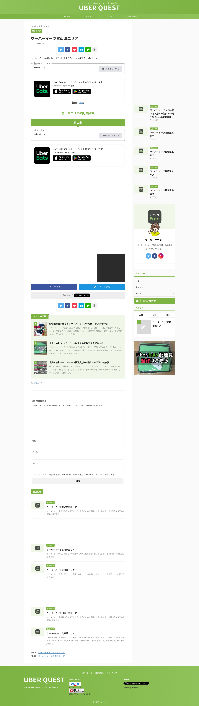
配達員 (88, 16)
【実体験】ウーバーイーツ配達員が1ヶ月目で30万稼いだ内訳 (79, 362)
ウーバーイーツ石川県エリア (60, 549)
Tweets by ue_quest (130, 688)
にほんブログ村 (75, 687)
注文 (110, 16)
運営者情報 (99, 673)
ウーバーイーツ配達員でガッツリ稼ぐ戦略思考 (41, 687)
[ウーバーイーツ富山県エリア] (81, 49)
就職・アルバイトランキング (79, 694)
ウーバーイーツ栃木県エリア (51, 656)
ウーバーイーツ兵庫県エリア (60, 633)
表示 (81, 102)
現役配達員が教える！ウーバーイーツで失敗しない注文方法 (78, 323)
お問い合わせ (132, 16)
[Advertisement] (53, 188)
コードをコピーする (110, 69)
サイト (35, 463)
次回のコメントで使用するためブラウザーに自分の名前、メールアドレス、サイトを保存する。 (75, 474)
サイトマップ (112, 673)
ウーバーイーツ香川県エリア (60, 570)
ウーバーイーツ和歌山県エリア (61, 613)
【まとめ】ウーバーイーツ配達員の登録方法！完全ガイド (77, 343)
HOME (67, 16)
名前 (34, 440)
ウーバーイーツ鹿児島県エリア (61, 507)
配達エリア (38, 383)
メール (35, 452)
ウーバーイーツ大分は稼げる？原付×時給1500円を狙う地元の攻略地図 (162, 113)
